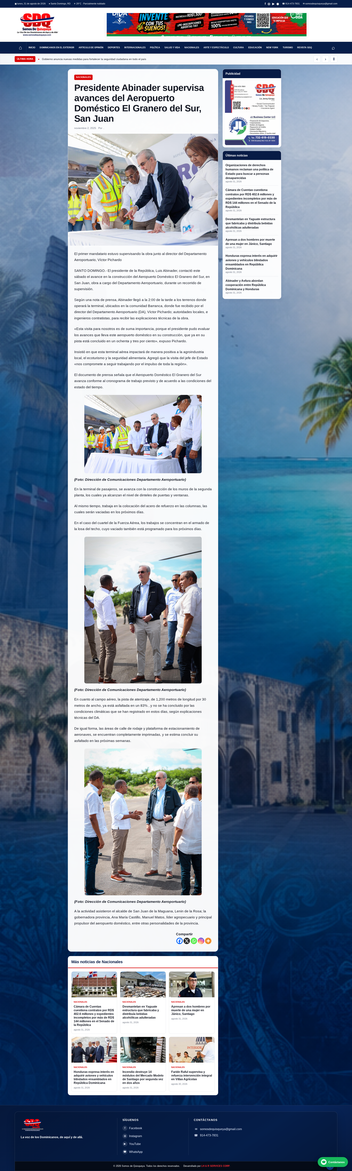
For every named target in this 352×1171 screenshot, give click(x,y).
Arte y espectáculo (216, 47)
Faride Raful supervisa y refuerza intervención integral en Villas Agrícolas (191, 1075)
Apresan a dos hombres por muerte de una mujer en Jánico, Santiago (190, 1010)
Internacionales (135, 47)
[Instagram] (201, 941)
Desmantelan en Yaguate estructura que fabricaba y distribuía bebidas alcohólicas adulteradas (250, 223)
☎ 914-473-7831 (291, 3)
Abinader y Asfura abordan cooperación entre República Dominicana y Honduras (245, 285)
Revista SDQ (304, 47)
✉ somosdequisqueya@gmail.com (320, 3)
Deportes (114, 47)
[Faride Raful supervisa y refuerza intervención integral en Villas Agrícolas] (191, 1050)
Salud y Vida (172, 47)
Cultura (238, 47)
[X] (187, 941)
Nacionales (191, 47)
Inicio (32, 47)
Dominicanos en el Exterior (57, 47)
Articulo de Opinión (91, 47)
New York (272, 47)
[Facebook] (179, 941)
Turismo (288, 47)
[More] (208, 941)
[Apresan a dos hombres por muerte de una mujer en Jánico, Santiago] (191, 984)
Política (155, 47)
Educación (255, 47)
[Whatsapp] (194, 941)
